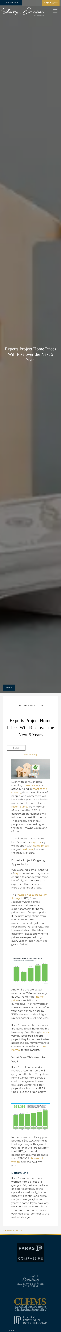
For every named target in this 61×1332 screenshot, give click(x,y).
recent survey (19, 806)
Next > (18, 1230)
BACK (9, 687)
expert (19, 873)
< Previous (8, 1230)
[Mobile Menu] (54, 11)
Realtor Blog (30, 754)
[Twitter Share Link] (16, 755)
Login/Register (50, 3)
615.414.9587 (12, 2)
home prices (30, 785)
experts (36, 842)
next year (27, 849)
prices (45, 1032)
